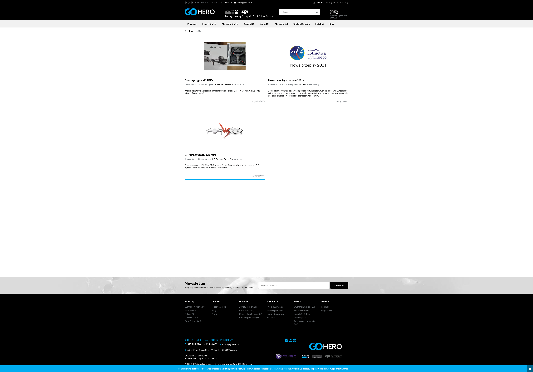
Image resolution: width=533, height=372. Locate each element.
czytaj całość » (258, 101)
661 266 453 (210, 344)
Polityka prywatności (249, 317)
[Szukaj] (316, 11)
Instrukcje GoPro (302, 314)
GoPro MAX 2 (191, 310)
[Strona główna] (229, 11)
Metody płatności (274, 310)
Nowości (216, 314)
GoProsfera (218, 85)
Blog (214, 310)
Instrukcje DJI (300, 317)
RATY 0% (270, 317)
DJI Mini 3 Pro (191, 317)
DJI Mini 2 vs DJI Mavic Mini (200, 154)
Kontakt (325, 306)
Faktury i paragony (275, 314)
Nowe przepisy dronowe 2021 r (286, 80)
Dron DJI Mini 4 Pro (194, 321)
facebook (186, 2)
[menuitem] (192, 24)
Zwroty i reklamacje (248, 306)
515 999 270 (226, 3)
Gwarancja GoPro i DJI (304, 306)
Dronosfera (228, 85)
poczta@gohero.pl (244, 3)
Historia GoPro (219, 306)
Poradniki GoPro (301, 310)
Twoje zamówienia (274, 306)
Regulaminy (326, 310)
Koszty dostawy (246, 310)
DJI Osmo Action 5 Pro (195, 306)
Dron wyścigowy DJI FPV (199, 80)
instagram (189, 2)
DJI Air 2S (189, 314)
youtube (192, 2)
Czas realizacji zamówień (250, 314)
